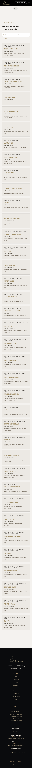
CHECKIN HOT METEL (12, 502)
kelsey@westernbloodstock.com (16, 745)
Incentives (16, 690)
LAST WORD (8, 143)
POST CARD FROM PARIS (13, 188)
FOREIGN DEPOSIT (11, 111)
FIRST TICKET (9, 519)
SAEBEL (7, 203)
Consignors (16, 679)
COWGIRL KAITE (10, 587)
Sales (16, 676)
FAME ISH (7, 553)
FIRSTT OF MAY (9, 604)
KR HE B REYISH (10, 360)
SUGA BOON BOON (11, 49)
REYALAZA (8, 410)
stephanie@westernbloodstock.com (16, 752)
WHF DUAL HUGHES (11, 66)
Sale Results (16, 693)
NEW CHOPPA (9, 173)
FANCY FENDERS (10, 97)
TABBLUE (7, 621)
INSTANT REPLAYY (10, 297)
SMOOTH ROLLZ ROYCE (13, 218)
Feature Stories (16, 696)
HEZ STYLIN (8, 440)
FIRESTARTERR (9, 265)
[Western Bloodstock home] (16, 659)
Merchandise (16, 702)
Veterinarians (16, 685)
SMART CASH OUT (10, 343)
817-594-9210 (16, 710)
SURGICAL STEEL (10, 570)
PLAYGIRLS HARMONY (12, 455)
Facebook (12, 761)
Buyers (16, 682)
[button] (29, 3)
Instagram (19, 761)
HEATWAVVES (9, 281)
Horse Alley (20, 764)
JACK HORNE (8, 251)
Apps (16, 699)
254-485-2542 (16, 732)
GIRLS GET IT (9, 127)
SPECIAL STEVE (9, 326)
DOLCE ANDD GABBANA (12, 234)
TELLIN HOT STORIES (12, 487)
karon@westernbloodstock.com (16, 738)
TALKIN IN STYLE (10, 471)
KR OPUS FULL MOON (12, 377)
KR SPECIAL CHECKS (11, 394)
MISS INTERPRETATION (12, 311)
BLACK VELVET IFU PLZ (12, 536)
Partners (16, 688)
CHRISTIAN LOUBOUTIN (13, 81)
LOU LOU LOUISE (10, 157)
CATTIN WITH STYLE (11, 424)
